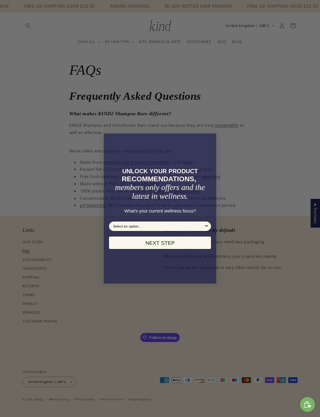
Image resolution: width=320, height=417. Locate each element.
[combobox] (158, 226)
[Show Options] (206, 226)
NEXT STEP (160, 243)
